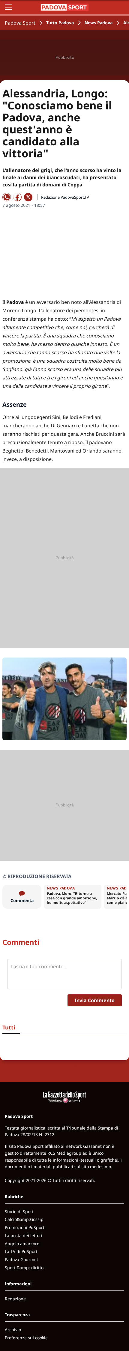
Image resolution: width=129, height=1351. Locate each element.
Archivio (13, 1329)
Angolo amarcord (22, 1243)
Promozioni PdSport (24, 1227)
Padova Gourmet (21, 1259)
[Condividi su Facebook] (17, 197)
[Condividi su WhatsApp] (6, 197)
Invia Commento (95, 1000)
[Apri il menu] (8, 7)
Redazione (15, 1299)
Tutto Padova (60, 22)
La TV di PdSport (21, 1251)
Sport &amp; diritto (24, 1267)
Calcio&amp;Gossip (24, 1219)
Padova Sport (20, 22)
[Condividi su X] (28, 197)
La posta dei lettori (23, 1235)
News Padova (98, 22)
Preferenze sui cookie (26, 1338)
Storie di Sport (19, 1211)
